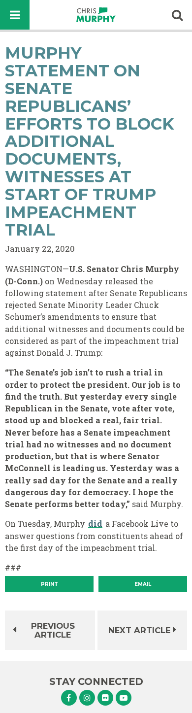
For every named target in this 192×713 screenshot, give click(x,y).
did (95, 523)
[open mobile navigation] (15, 15)
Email (142, 584)
